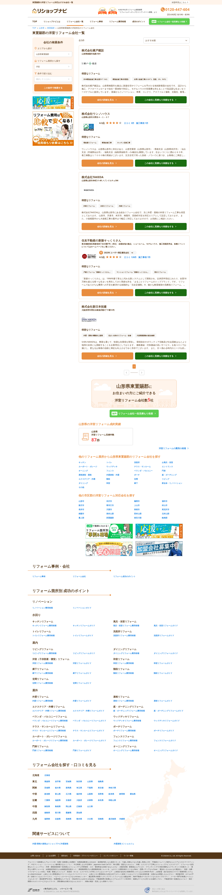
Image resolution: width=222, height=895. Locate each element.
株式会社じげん (51, 888)
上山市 (137, 505)
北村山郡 (165, 513)
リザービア (89, 872)
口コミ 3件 (129, 123)
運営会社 (64, 856)
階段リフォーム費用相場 (123, 673)
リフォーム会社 (79, 576)
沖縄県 (122, 819)
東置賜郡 (51, 28)
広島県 (79, 806)
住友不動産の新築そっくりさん (101, 240)
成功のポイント (138, 21)
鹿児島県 (112, 819)
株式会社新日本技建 (94, 306)
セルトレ (123, 864)
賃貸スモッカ (109, 862)
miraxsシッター (70, 876)
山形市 (81, 501)
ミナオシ (147, 879)
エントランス (167, 466)
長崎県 (68, 819)
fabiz (124, 869)
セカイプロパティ (151, 876)
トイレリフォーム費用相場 (43, 635)
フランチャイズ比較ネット (167, 867)
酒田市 (164, 501)
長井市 (81, 509)
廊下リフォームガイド (82, 673)
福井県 (79, 794)
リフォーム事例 (96, 21)
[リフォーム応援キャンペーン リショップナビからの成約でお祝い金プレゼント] (53, 102)
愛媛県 (68, 812)
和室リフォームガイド (163, 663)
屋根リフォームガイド (163, 700)
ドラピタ (54, 879)
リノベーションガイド (82, 607)
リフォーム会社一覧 (75, 21)
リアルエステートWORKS (113, 879)
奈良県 (100, 800)
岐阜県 (111, 794)
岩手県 (58, 781)
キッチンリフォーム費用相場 (44, 625)
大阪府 (79, 800)
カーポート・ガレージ (88, 466)
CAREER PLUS (134, 872)
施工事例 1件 (142, 123)
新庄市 (81, 505)
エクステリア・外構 (87, 479)
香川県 (58, 812)
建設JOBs (110, 876)
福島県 (100, 781)
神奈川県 (112, 787)
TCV (102, 864)
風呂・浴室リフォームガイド (166, 625)
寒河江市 (110, 505)
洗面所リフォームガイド (164, 635)
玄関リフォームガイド (82, 683)
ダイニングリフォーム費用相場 (126, 653)
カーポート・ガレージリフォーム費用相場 (50, 740)
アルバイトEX (42, 862)
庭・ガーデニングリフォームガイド (168, 710)
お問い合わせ (35, 856)
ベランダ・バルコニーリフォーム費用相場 (50, 720)
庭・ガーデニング (169, 475)
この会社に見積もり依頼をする (160, 99)
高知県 (79, 812)
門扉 (164, 470)
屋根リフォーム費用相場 (123, 700)
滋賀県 (58, 800)
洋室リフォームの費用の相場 (172, 448)
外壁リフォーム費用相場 (42, 700)
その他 (81, 487)
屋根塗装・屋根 (85, 475)
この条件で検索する (53, 87)
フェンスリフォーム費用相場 (125, 740)
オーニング (83, 470)
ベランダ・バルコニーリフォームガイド (89, 720)
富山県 (58, 794)
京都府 (68, 800)
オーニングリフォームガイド (166, 750)
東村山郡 (110, 513)
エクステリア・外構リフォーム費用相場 (49, 710)
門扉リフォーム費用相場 (42, 750)
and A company (83, 879)
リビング (165, 479)
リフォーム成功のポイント (124, 576)
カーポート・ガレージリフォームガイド (89, 740)
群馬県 (68, 787)
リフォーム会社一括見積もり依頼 (134, 413)
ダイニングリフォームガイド (166, 653)
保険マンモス (99, 881)
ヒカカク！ (70, 881)
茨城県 (47, 787)
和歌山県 (112, 800)
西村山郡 (138, 513)
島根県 (58, 806)
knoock (86, 862)
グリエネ (131, 867)
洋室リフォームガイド (82, 663)
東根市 (137, 509)
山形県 (41, 28)
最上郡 (81, 517)
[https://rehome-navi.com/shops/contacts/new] (159, 548)
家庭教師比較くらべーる (94, 869)
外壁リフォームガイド (82, 700)
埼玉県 (79, 787)
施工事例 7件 (144, 257)
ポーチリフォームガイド (164, 730)
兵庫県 (90, 800)
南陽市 (81, 513)
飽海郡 (164, 517)
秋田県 (79, 781)
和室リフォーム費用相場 (123, 663)
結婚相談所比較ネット (61, 869)
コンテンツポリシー (110, 856)
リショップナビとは (52, 21)
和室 (108, 483)
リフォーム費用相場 (117, 21)
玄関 (136, 479)
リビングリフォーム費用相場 (44, 653)
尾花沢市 (165, 509)
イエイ (175, 879)
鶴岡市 (137, 501)
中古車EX (83, 864)
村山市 (164, 505)
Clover (149, 869)
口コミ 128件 (130, 257)
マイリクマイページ (65, 874)
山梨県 (90, 794)
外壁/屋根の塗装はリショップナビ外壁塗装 (50, 843)
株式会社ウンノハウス (96, 114)
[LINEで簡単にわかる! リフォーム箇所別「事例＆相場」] (109, 531)
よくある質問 (51, 856)
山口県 (90, 806)
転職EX (66, 862)
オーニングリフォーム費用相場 (126, 750)
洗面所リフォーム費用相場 (124, 635)
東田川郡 (138, 517)
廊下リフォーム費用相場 (42, 673)
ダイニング (83, 483)
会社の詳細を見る (107, 99)
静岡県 (122, 794)
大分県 (90, 819)
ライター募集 (128, 856)
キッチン (82, 462)
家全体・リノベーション (172, 483)
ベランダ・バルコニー (143, 470)
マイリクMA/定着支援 (119, 874)
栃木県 (58, 787)
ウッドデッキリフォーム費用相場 (127, 720)
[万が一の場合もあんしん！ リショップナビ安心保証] (109, 548)
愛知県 (133, 794)
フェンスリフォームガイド (165, 740)
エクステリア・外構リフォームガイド (88, 710)
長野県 (100, 794)
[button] (169, 21)
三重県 (47, 800)
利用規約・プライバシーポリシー (85, 856)
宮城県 (68, 781)
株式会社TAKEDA (92, 177)
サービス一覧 (66, 888)
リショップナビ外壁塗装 (67, 867)
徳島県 (47, 812)
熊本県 (79, 819)
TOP (34, 21)
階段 (108, 479)
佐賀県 (58, 819)
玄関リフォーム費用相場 (42, 683)
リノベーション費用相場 (42, 607)
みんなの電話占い (171, 869)
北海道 (47, 775)
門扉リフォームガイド (82, 750)
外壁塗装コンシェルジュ (124, 843)
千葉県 (90, 787)
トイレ (109, 462)
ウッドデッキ (111, 466)
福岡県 (47, 819)
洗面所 (137, 462)
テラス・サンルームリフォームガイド (88, 730)
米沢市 (109, 501)
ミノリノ (51, 864)
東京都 (100, 787)
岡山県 (68, 806)
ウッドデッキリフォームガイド (167, 720)
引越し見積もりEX (136, 862)
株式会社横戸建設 (93, 50)
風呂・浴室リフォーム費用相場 (126, 625)
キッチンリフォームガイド (84, 625)
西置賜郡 (110, 517)
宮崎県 (100, 819)
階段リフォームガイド (163, 673)
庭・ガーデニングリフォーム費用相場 (129, 710)
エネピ (103, 867)
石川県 (68, 794)
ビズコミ (162, 874)
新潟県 (47, 794)
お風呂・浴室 (167, 462)
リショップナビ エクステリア (157, 864)
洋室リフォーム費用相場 (42, 663)
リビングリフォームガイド (84, 653)
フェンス (110, 470)
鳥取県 (47, 806)
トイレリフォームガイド (83, 635)
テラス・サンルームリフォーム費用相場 (49, 730)
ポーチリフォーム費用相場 (124, 730)
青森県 (47, 781)
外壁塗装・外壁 (112, 475)
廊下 (136, 483)
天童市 (109, 509)
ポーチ (137, 475)
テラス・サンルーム (142, 466)
